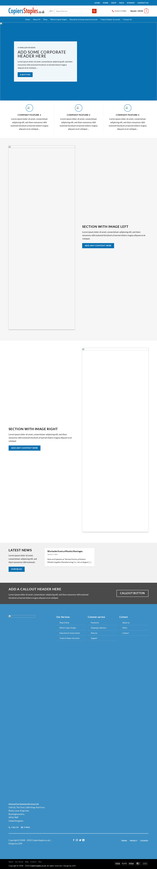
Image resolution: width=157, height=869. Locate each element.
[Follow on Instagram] (77, 840)
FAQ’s (121, 3)
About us (126, 622)
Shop (113, 3)
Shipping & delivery (98, 628)
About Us (36, 19)
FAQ (40, 862)
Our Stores (19, 862)
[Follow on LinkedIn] (83, 840)
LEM (74, 866)
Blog (27, 862)
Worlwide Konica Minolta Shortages (65, 551)
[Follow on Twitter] (80, 840)
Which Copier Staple (58, 19)
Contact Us (142, 3)
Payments (95, 622)
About (11, 862)
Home (105, 3)
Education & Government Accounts (84, 19)
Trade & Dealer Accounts (110, 19)
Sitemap (131, 3)
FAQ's (124, 628)
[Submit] (94, 11)
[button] (97, 3)
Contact (125, 633)
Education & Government (69, 633)
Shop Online (64, 622)
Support (94, 638)
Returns (94, 633)
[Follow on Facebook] (74, 840)
